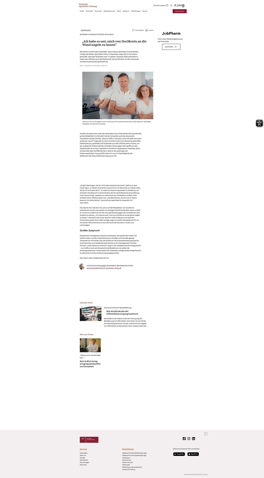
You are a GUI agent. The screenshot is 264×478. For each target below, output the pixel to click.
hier (107, 258)
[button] (88, 5)
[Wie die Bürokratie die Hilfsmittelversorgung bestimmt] (90, 317)
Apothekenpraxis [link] (86, 30)
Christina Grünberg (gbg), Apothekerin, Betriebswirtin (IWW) (110, 265)
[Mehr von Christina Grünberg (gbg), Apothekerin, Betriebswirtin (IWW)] (82, 266)
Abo (179, 11)
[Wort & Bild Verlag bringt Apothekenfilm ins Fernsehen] (90, 345)
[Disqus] (116, 398)
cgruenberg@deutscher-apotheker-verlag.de (104, 268)
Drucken (150, 30)
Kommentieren (139, 30)
